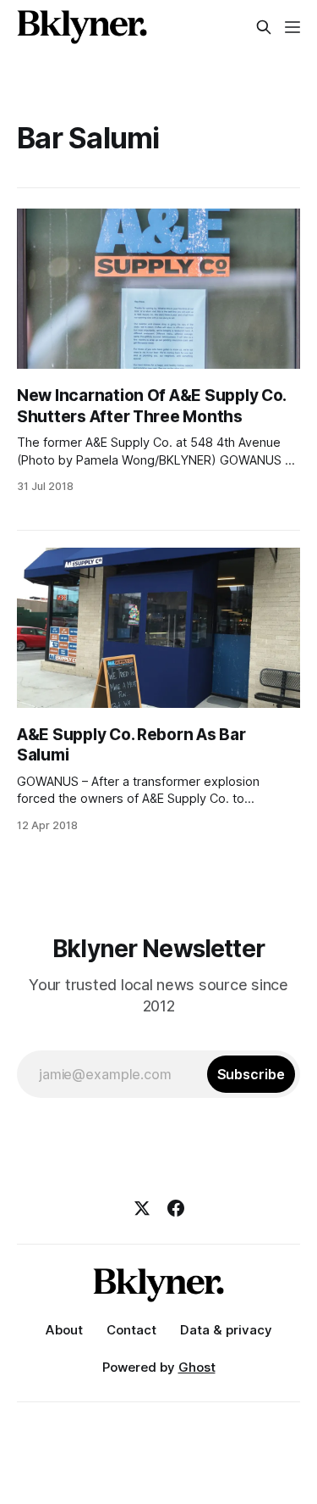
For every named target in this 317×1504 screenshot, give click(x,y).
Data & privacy (226, 1330)
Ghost (197, 1367)
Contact (131, 1330)
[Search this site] (263, 27)
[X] (142, 1208)
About (64, 1330)
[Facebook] (175, 1208)
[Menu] (292, 27)
